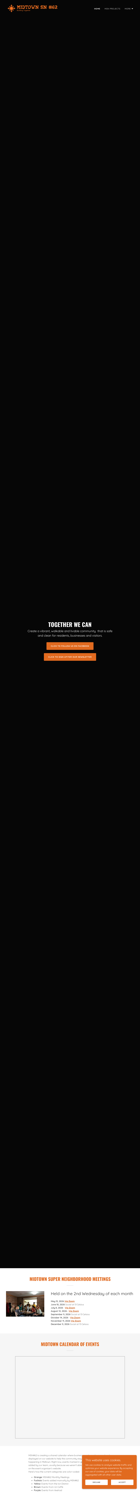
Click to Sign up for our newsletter (70, 657)
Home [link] (97, 9)
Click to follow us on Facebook (70, 646)
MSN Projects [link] (112, 9)
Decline (96, 1482)
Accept (122, 1482)
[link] (32, 8)
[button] (129, 8)
